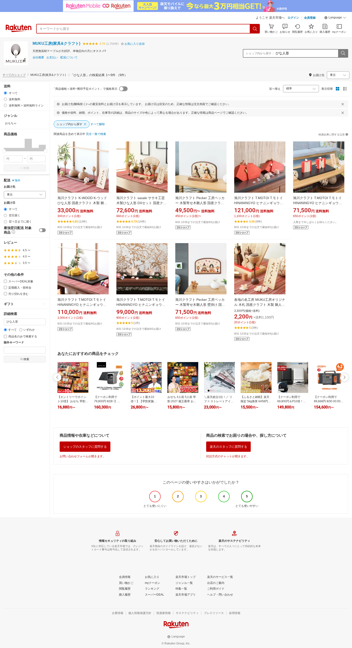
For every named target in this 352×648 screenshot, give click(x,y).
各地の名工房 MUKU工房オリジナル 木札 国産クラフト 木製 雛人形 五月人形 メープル (259, 305)
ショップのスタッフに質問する (85, 446)
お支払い (52, 57)
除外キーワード (14, 342)
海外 (17, 180)
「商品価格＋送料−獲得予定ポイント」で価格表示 (84, 88)
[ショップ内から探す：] (343, 53)
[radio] (5, 93)
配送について (69, 57)
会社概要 (38, 57)
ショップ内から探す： (260, 53)
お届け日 (9, 202)
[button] (335, 18)
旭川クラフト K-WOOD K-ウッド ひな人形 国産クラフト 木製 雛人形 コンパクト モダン (82, 203)
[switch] (42, 230)
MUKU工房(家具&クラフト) (56, 43)
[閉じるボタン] (342, 104)
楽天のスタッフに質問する (228, 446)
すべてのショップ (14, 75)
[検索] (255, 29)
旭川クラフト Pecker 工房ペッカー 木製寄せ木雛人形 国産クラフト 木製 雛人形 (200, 203)
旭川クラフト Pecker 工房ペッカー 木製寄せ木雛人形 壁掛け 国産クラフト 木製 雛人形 (200, 305)
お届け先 (9, 186)
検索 (26, 168)
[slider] (4, 151)
